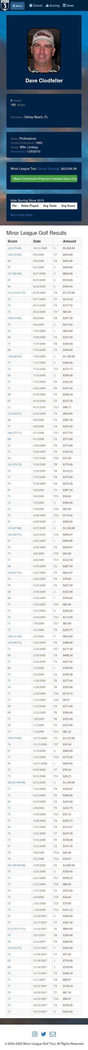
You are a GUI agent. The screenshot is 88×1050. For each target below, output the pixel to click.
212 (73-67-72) (16, 292)
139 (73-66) (14, 318)
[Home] (5, 5)
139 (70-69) (14, 738)
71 (9, 311)
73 (9, 451)
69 (9, 337)
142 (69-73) (14, 534)
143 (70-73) (14, 464)
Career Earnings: (48, 168)
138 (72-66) (14, 254)
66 (9, 286)
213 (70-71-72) (16, 928)
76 (9, 458)
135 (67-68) (14, 528)
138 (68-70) (14, 356)
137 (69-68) (14, 273)
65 (9, 960)
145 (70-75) (14, 948)
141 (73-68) (14, 248)
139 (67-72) (14, 572)
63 (9, 331)
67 (9, 267)
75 (9, 699)
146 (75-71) (14, 432)
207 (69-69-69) (16, 865)
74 (9, 579)
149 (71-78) (14, 636)
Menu (18, 6)
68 (9, 260)
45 (9, 827)
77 (9, 986)
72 (9, 299)
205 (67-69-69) (16, 782)
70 (9, 305)
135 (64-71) (14, 413)
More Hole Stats (21, 215)
